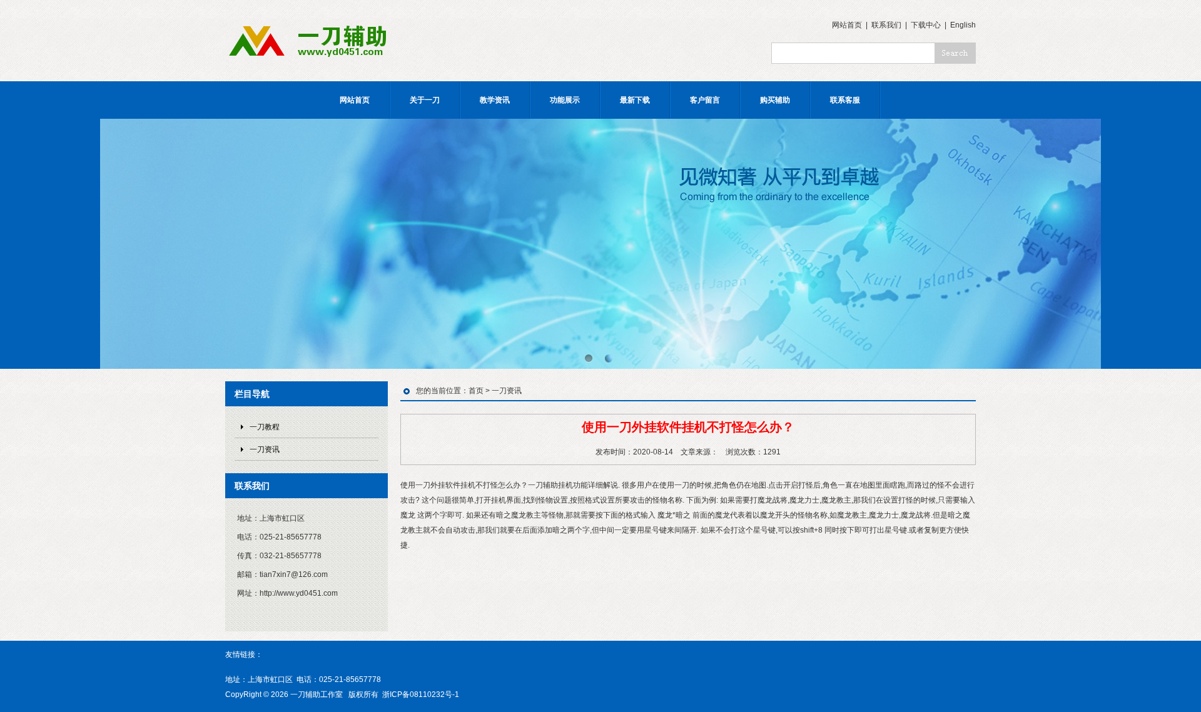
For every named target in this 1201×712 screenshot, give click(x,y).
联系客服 (845, 100)
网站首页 (847, 25)
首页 (476, 390)
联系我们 (886, 25)
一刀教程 (265, 427)
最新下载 (635, 100)
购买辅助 (775, 100)
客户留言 (705, 100)
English (963, 25)
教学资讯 (495, 100)
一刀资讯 (265, 449)
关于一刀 (425, 100)
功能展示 (565, 100)
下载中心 (926, 25)
